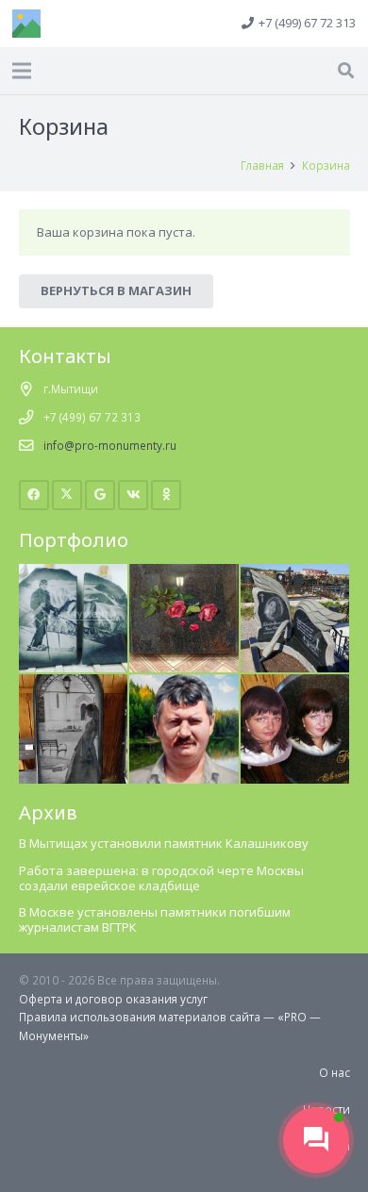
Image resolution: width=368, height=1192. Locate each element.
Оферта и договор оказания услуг (113, 998)
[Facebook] (34, 495)
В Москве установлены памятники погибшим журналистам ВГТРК (155, 919)
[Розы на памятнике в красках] (184, 572)
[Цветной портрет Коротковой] (295, 682)
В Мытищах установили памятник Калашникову (164, 843)
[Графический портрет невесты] (73, 682)
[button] (345, 70)
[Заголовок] (26, 23)
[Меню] (22, 70)
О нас (334, 1072)
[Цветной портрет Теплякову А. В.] (184, 682)
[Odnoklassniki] (166, 495)
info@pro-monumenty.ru (109, 445)
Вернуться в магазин (116, 290)
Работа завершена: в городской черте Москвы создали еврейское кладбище (161, 878)
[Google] (100, 495)
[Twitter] (67, 495)
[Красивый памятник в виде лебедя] (295, 572)
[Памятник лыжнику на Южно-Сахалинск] (73, 572)
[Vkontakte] (133, 495)
